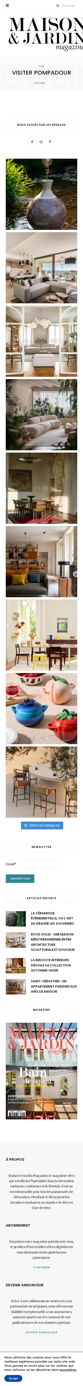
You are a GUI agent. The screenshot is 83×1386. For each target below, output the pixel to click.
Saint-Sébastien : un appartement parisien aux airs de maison (54, 986)
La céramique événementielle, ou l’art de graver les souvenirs (52, 918)
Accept (13, 1378)
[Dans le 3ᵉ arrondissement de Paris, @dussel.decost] (41, 341)
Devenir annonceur (41, 1332)
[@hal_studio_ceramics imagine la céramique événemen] (41, 194)
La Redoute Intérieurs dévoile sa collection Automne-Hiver (51, 965)
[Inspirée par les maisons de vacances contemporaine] (41, 488)
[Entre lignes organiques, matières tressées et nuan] (41, 782)
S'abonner (41, 1267)
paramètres (68, 1370)
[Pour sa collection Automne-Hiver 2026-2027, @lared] (41, 635)
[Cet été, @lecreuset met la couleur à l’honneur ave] (41, 708)
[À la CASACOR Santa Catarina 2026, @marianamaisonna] (41, 414)
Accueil (39, 83)
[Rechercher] (57, 5)
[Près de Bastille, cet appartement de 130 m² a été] (41, 561)
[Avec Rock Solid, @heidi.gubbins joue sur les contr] (41, 267)
